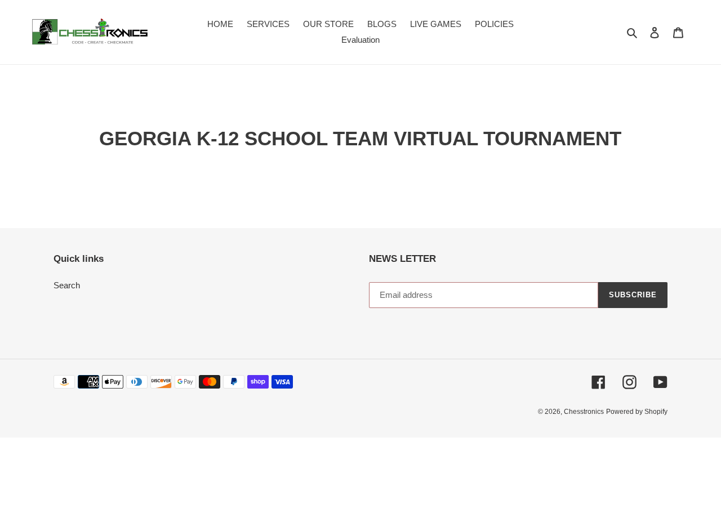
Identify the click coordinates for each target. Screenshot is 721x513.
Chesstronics (584, 412)
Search (67, 285)
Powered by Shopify (636, 412)
